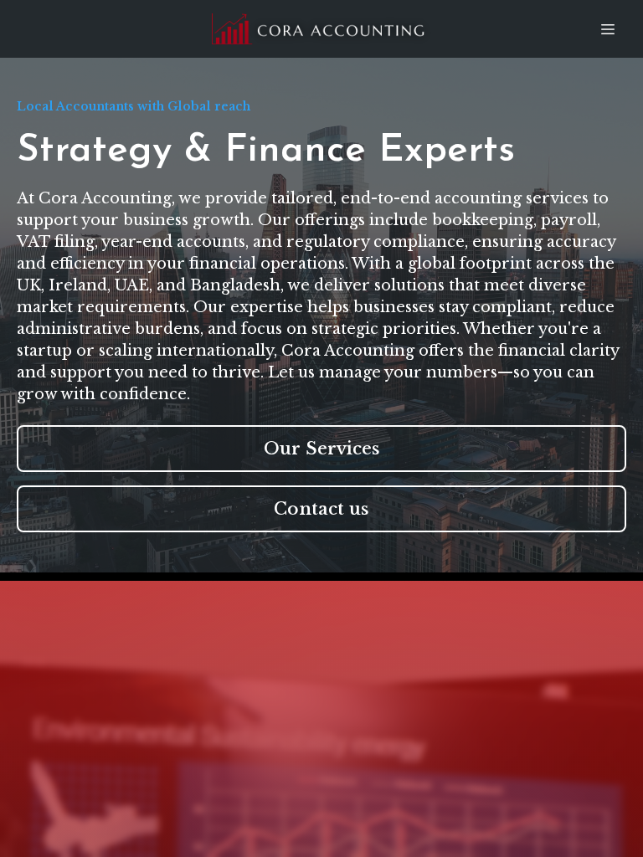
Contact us (321, 509)
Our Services (322, 449)
